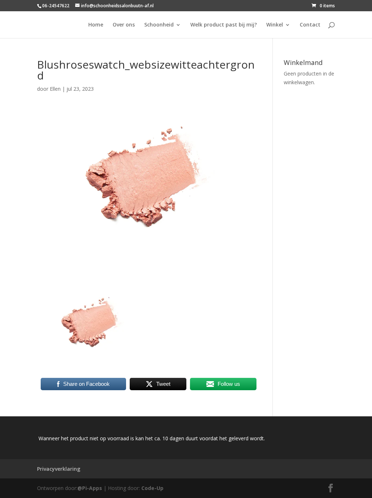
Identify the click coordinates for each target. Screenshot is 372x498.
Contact (310, 25)
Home (95, 25)
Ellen (55, 88)
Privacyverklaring (58, 468)
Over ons (124, 25)
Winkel (274, 25)
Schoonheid (159, 25)
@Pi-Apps (89, 488)
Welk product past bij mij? (223, 25)
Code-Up (152, 488)
